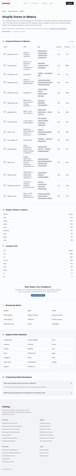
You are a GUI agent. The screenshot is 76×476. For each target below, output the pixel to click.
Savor (4, 240)
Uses (25, 3)
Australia (30, 344)
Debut (4, 237)
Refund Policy (44, 456)
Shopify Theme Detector (9, 438)
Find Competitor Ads (8, 456)
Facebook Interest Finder (10, 423)
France (54, 344)
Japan (53, 353)
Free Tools (34, 3)
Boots (29, 310)
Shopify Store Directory (47, 438)
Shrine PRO (6, 230)
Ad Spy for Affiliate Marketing (11, 453)
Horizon (5, 221)
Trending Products (8, 462)
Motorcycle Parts (9, 324)
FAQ (51, 3)
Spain (5, 353)
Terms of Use (44, 453)
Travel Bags (55, 324)
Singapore (7, 357)
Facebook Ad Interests (47, 435)
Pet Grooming (8, 315)
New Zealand (32, 362)
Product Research (45, 426)
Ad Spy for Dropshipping (10, 450)
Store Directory (13, 11)
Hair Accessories (57, 319)
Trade (4, 233)
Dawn (4, 217)
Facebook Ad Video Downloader (12, 426)
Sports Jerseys (8, 319)
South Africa (7, 362)
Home (4, 11)
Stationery (31, 319)
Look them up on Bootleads (58, 28)
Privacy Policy (44, 450)
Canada (6, 349)
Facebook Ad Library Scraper (11, 429)
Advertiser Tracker (45, 429)
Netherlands (32, 353)
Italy (53, 349)
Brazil (29, 357)
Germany (6, 344)
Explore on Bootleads (38, 295)
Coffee (54, 310)
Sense (4, 227)
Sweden (54, 362)
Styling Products (33, 315)
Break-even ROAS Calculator (11, 432)
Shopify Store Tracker (46, 432)
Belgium (6, 366)
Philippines (31, 366)
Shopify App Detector (8, 441)
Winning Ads (6, 459)
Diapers (6, 310)
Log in (70, 3)
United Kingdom (33, 340)
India (53, 340)
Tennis (30, 324)
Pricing (44, 3)
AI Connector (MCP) (46, 441)
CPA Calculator (6, 435)
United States (8, 340)
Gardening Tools (57, 315)
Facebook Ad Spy (45, 423)
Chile (53, 357)
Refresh (5, 224)
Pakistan (30, 349)
